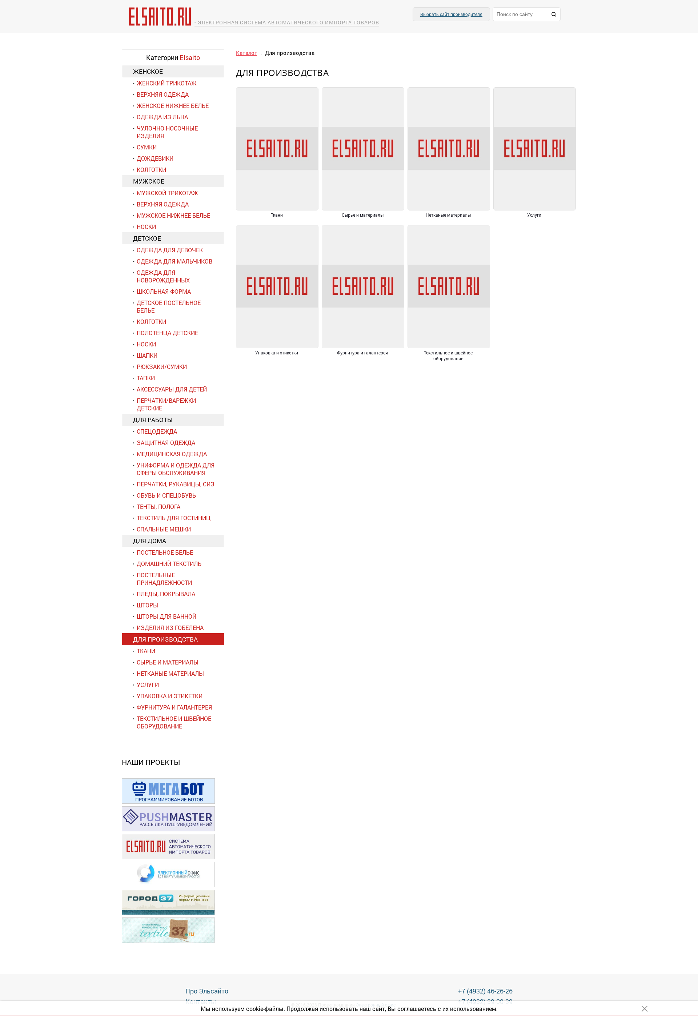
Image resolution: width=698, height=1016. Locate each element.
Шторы (147, 605)
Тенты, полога (158, 506)
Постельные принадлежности (164, 578)
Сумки (147, 147)
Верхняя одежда (163, 94)
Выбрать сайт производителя (451, 14)
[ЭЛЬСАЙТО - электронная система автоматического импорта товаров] (168, 858)
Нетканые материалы (170, 673)
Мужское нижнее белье (173, 215)
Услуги (148, 684)
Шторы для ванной (166, 616)
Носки (146, 226)
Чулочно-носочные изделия (167, 132)
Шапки (147, 355)
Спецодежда (157, 431)
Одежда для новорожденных (163, 276)
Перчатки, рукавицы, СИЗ (175, 484)
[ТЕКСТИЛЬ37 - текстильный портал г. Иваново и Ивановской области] (168, 942)
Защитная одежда (166, 442)
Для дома (149, 541)
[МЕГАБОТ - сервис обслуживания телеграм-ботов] (168, 803)
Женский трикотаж (167, 83)
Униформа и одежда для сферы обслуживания (175, 469)
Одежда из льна (162, 117)
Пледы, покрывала (166, 594)
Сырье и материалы (167, 662)
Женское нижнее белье (173, 105)
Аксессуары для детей (172, 389)
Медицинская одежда (172, 454)
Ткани (146, 651)
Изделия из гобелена (170, 627)
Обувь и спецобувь (166, 495)
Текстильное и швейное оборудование (174, 722)
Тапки (146, 378)
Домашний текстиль (169, 563)
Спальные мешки (164, 529)
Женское (148, 71)
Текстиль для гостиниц (173, 518)
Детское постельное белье (169, 306)
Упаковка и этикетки (169, 696)
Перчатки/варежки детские (166, 404)
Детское (147, 238)
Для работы (153, 419)
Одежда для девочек (170, 250)
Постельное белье (165, 552)
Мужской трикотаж (167, 193)
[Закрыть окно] (644, 1008)
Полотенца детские (167, 333)
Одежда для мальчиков (174, 261)
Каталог (246, 52)
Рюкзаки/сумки (162, 366)
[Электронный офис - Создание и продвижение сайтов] (168, 886)
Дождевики (155, 158)
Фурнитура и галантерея (174, 707)
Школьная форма (164, 291)
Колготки (151, 169)
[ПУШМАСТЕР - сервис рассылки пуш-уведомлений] (168, 830)
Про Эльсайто (206, 991)
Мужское (148, 181)
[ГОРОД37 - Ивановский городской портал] (168, 914)
